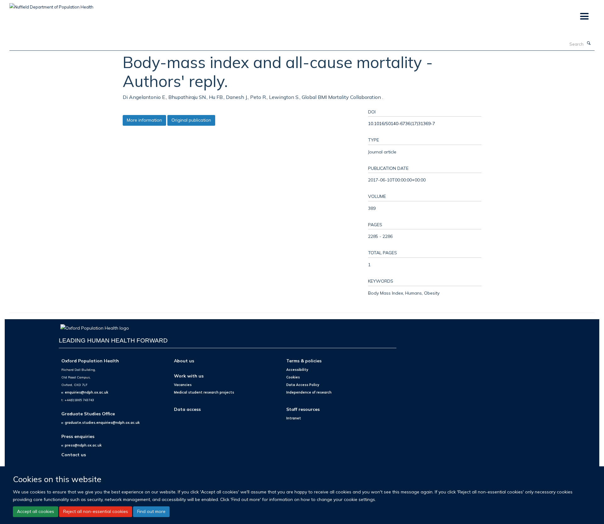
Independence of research (309, 392)
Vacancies (183, 385)
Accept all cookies (35, 511)
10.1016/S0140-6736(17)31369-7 (401, 123)
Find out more (151, 511)
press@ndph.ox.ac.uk (83, 445)
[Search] (588, 43)
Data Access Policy (302, 385)
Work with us (189, 375)
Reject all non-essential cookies (95, 511)
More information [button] (144, 120)
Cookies (293, 377)
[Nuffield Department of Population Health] (51, 4)
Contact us (73, 454)
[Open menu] (584, 16)
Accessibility (297, 369)
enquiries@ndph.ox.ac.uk (86, 392)
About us (184, 360)
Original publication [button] (191, 120)
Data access (187, 409)
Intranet (293, 418)
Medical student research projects (204, 392)
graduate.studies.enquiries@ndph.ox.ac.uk (102, 422)
